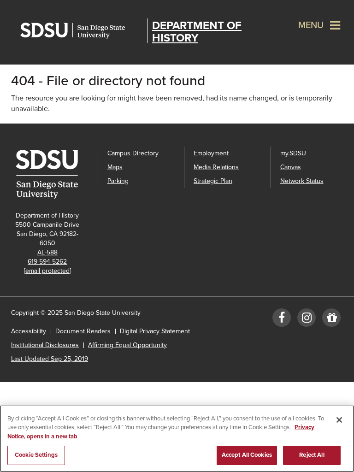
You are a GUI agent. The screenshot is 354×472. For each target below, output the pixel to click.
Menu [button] (311, 25)
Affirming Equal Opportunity (127, 345)
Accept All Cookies (247, 455)
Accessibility (28, 331)
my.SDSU (293, 153)
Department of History (197, 32)
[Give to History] (331, 320)
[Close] (339, 420)
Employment (211, 153)
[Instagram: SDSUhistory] (306, 320)
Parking (118, 181)
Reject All (311, 455)
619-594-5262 (47, 262)
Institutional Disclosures (45, 345)
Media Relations (216, 167)
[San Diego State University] (50, 174)
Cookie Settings (36, 455)
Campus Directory (133, 153)
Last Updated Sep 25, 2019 (49, 359)
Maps (115, 167)
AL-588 (47, 252)
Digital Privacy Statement (155, 331)
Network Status (302, 181)
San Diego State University (81, 30)
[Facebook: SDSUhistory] (281, 320)
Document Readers (83, 331)
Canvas (290, 167)
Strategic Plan (213, 181)
